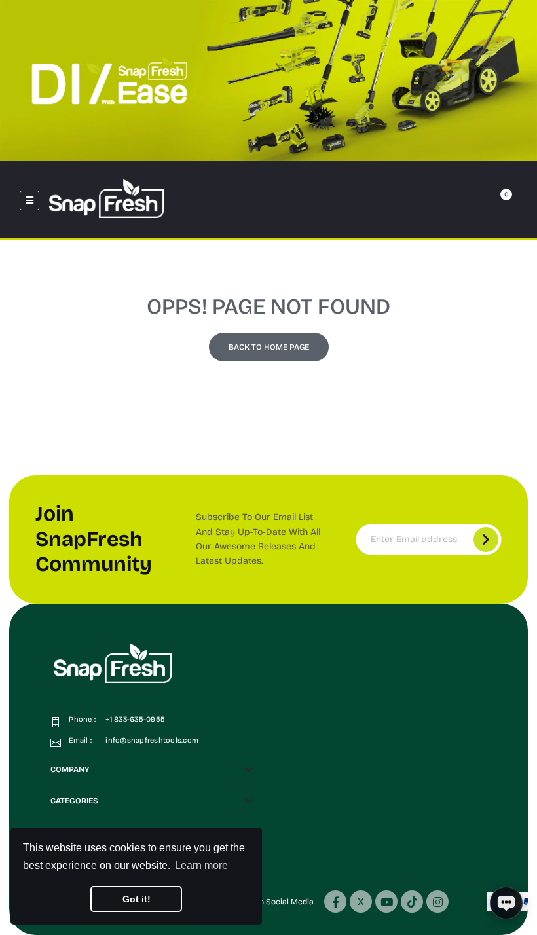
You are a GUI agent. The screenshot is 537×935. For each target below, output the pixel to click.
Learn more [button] (201, 865)
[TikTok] (412, 901)
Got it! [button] (136, 899)
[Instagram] (437, 901)
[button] (443, 200)
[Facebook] (335, 901)
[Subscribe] (485, 539)
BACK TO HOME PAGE (269, 347)
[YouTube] (386, 901)
